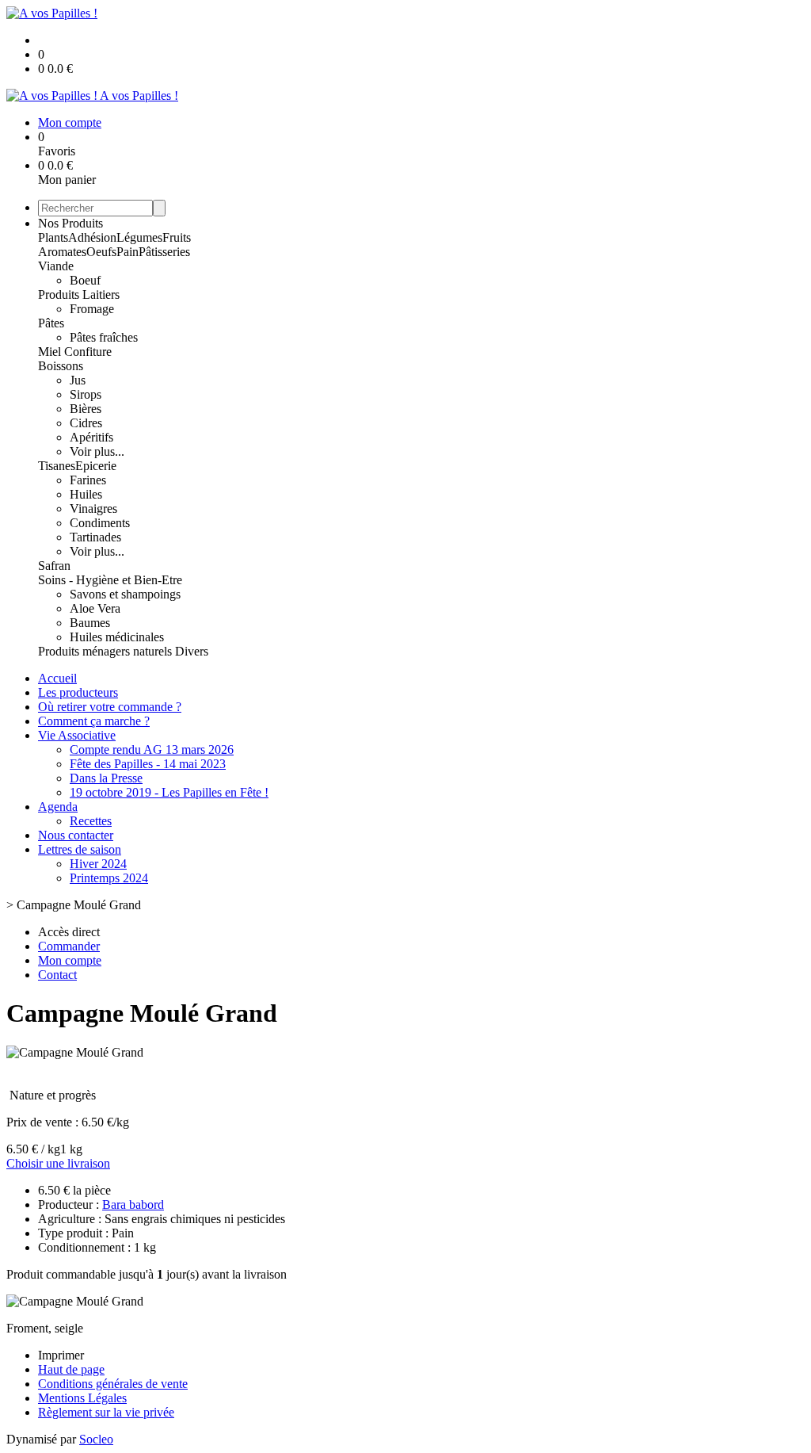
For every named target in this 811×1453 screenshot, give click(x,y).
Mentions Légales (82, 1398)
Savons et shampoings (125, 594)
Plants (53, 237)
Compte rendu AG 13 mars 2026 (152, 749)
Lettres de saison (79, 849)
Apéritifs (91, 437)
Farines (88, 480)
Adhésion (92, 237)
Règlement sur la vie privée (106, 1412)
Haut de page (71, 1369)
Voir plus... (97, 451)
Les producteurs (78, 692)
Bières (85, 408)
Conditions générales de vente (113, 1383)
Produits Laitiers (79, 294)
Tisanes (56, 465)
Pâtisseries (164, 251)
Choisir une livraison (58, 1163)
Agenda (58, 806)
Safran (54, 565)
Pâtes (51, 323)
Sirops (85, 394)
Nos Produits (70, 223)
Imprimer (61, 1355)
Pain (127, 251)
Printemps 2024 (109, 878)
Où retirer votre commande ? (109, 706)
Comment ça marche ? (94, 721)
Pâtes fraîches (104, 337)
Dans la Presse (106, 778)
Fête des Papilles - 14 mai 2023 (148, 763)
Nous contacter (75, 835)
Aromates (62, 251)
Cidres (86, 423)
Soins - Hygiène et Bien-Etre (110, 580)
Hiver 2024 (98, 863)
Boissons (60, 366)
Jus (78, 380)
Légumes (139, 237)
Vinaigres (93, 508)
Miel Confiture (75, 351)
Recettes (91, 821)
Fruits (176, 237)
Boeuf (85, 280)
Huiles (86, 494)
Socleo (96, 1439)
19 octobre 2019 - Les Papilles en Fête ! (169, 792)
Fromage (92, 308)
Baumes (90, 622)
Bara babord (133, 1204)
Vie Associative (77, 735)
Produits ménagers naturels (106, 651)
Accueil (57, 678)
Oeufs (101, 251)
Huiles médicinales (117, 637)
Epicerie (95, 465)
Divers (191, 651)
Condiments (100, 523)
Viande (56, 266)
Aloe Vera (95, 608)
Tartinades (95, 537)
